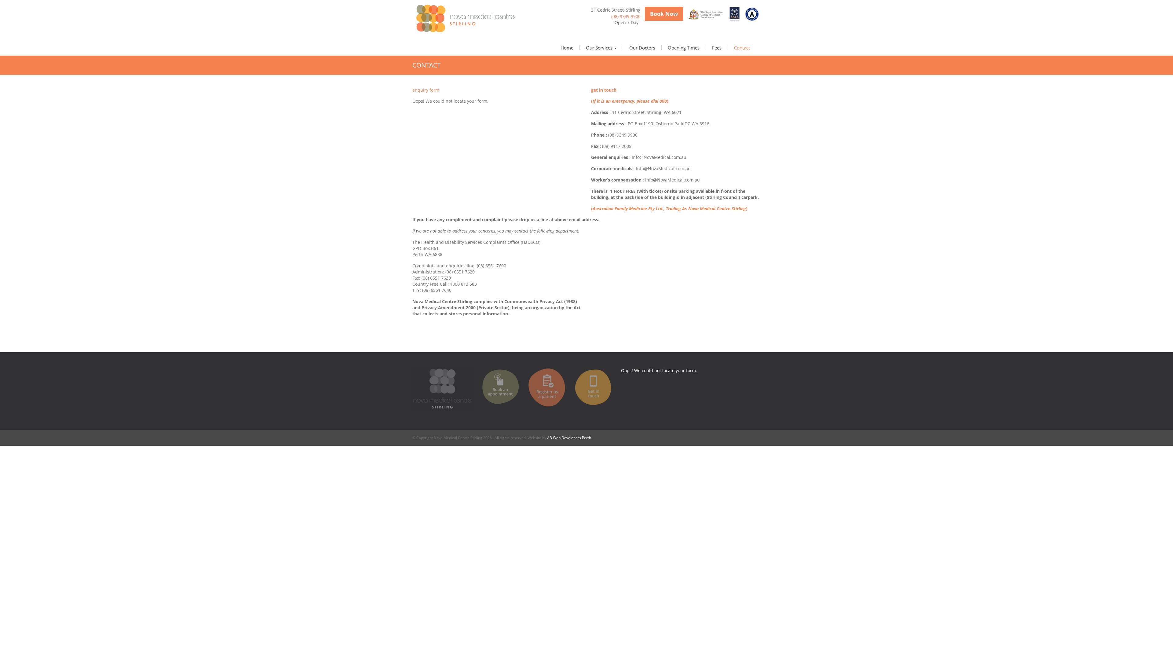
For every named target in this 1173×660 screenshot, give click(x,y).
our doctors (642, 47)
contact (742, 47)
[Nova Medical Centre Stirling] (467, 18)
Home (567, 47)
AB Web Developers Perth (569, 437)
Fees (717, 47)
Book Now (664, 13)
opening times (684, 47)
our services (600, 47)
